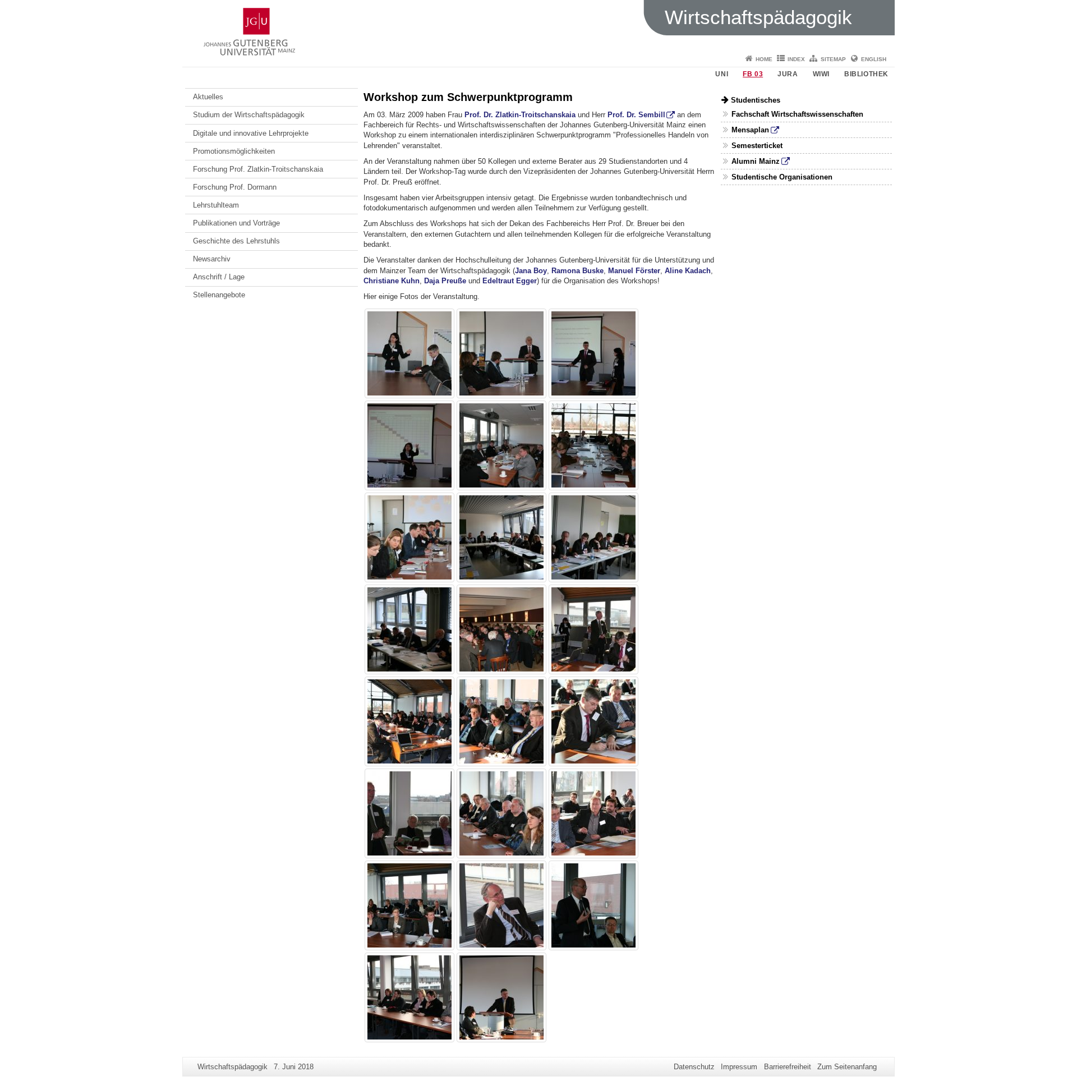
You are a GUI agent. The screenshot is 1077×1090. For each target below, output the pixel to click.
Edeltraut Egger (509, 281)
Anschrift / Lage (219, 277)
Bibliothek (866, 74)
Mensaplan (750, 130)
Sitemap (833, 59)
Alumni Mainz (755, 161)
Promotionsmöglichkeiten (234, 151)
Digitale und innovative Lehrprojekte (251, 133)
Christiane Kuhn (391, 281)
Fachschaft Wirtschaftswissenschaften (797, 114)
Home (764, 59)
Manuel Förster (634, 270)
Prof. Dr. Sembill (636, 115)
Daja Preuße (445, 281)
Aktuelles (208, 97)
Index (796, 59)
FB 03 (753, 74)
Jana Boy (531, 270)
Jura (787, 74)
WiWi (821, 74)
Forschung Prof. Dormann (235, 187)
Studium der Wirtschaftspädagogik (249, 115)
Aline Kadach (688, 270)
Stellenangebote (219, 295)
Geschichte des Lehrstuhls (236, 241)
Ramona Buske (577, 270)
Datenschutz (694, 1067)
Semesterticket (757, 145)
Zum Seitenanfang (847, 1067)
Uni (721, 74)
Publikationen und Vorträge (236, 223)
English (873, 59)
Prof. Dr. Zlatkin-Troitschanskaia (520, 115)
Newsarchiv (212, 259)
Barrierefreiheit (787, 1067)
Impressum (739, 1067)
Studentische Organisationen (781, 177)
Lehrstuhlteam (216, 205)
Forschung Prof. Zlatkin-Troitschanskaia (258, 169)
